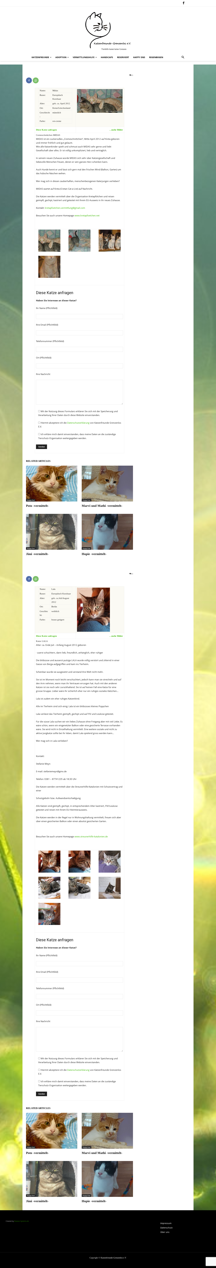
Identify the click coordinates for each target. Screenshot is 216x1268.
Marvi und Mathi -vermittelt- (102, 506)
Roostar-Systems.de (21, 1221)
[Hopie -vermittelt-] (107, 532)
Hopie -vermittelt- (94, 554)
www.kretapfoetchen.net (86, 215)
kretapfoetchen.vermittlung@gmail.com (65, 207)
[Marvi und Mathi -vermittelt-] (107, 483)
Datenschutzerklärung (78, 422)
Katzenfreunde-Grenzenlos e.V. (114, 1258)
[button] (182, 57)
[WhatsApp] (36, 80)
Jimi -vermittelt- (37, 554)
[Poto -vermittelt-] (51, 483)
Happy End (31, 500)
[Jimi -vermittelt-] (51, 532)
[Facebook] (183, 3)
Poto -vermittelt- (37, 506)
